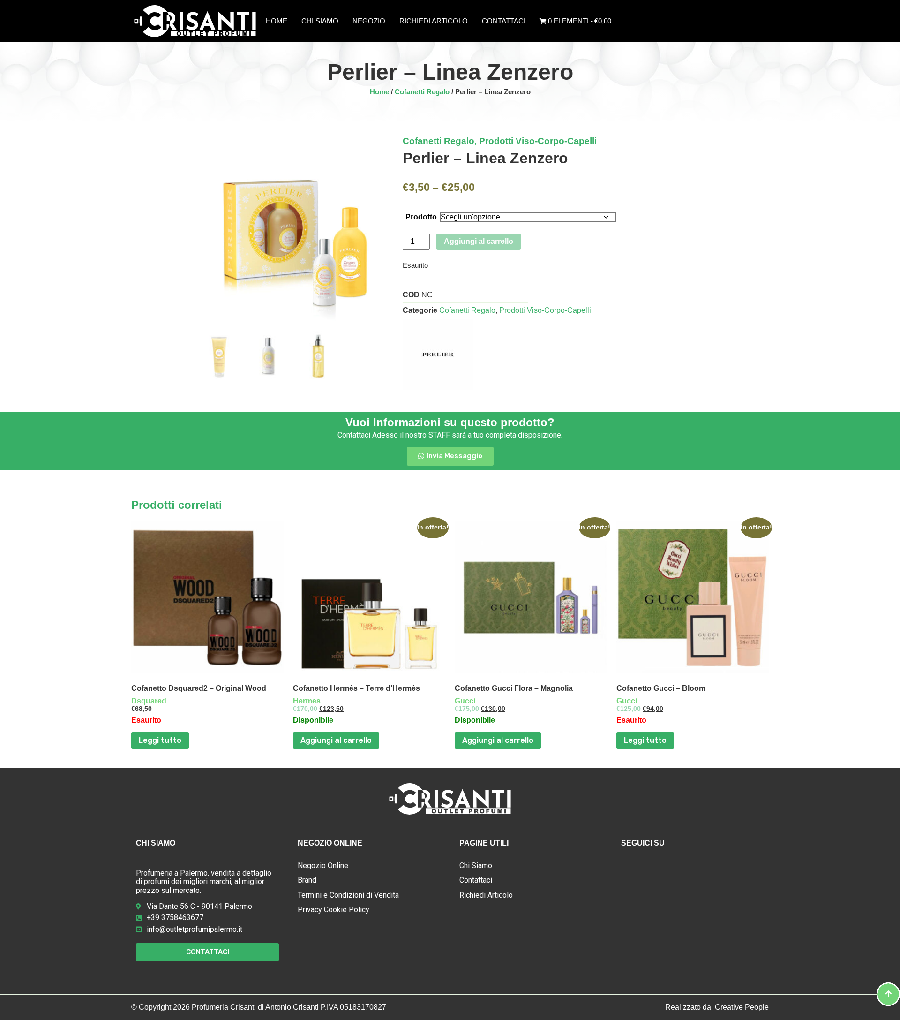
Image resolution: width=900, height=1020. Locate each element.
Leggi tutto (160, 740)
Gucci (465, 701)
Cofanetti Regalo (422, 92)
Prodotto (421, 217)
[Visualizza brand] (438, 387)
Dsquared (148, 701)
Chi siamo (319, 21)
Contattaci (503, 21)
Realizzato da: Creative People (717, 1007)
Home (276, 21)
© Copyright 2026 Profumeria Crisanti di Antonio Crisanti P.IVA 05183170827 (258, 1007)
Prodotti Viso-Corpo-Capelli (538, 141)
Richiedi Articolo (433, 21)
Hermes (307, 701)
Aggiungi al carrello (478, 241)
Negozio (368, 21)
